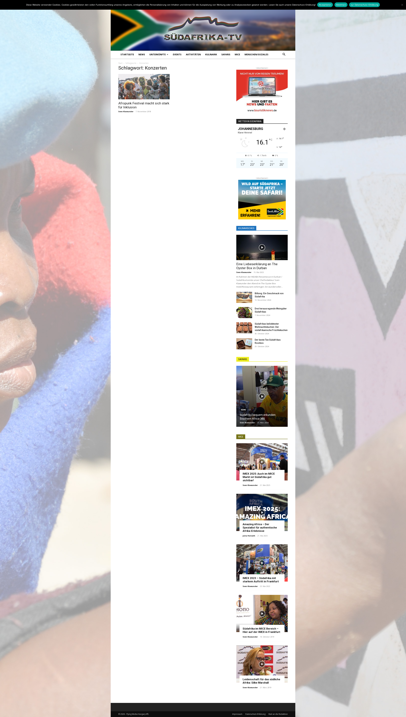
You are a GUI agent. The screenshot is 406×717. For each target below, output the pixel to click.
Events (177, 54)
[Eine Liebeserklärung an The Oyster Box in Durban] (262, 247)
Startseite (127, 54)
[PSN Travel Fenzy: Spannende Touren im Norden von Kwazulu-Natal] (262, 396)
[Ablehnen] (402, 4)
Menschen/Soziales (256, 54)
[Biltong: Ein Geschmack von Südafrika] (244, 297)
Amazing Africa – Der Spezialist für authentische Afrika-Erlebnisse (260, 527)
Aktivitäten (193, 54)
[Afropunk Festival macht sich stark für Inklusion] (144, 86)
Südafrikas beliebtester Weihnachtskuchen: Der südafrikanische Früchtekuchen (271, 327)
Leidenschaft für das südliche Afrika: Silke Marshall (261, 681)
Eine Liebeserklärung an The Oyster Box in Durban (257, 266)
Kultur (244, 406)
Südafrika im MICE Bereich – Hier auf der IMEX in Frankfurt (261, 630)
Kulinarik (211, 54)
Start (120, 63)
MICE (237, 54)
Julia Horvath (249, 536)
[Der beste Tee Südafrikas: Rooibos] (244, 343)
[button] (284, 54)
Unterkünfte (157, 54)
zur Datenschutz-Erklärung (364, 4)
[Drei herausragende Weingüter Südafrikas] (244, 312)
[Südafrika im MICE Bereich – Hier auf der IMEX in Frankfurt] (262, 613)
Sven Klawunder (125, 111)
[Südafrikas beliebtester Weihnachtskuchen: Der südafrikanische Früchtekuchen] (244, 327)
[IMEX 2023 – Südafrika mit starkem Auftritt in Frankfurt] (262, 563)
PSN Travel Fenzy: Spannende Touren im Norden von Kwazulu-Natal (260, 414)
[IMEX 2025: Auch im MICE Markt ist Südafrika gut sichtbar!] (262, 461)
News (141, 54)
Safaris (225, 54)
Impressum (237, 714)
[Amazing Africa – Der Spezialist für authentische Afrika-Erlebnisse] (262, 512)
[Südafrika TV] (203, 28)
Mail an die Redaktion (278, 714)
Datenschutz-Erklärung (255, 714)
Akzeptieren (325, 4)
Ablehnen (341, 4)
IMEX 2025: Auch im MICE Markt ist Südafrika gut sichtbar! (259, 477)
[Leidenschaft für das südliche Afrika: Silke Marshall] (262, 664)
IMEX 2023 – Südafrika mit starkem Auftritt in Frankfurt (261, 579)
